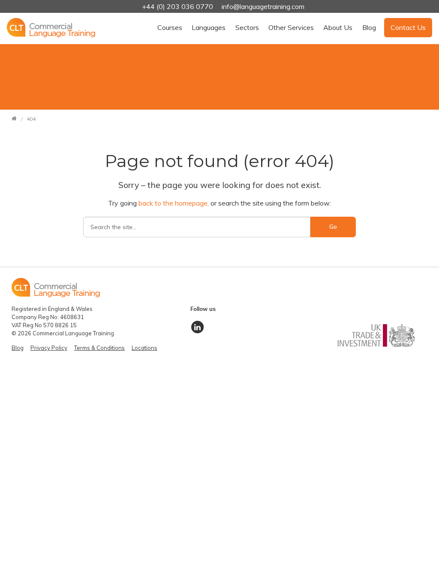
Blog (369, 27)
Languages (209, 27)
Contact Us (408, 27)
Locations (144, 347)
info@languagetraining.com (263, 6)
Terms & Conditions (99, 347)
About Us (337, 27)
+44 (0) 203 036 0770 (178, 6)
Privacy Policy (48, 347)
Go (333, 226)
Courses (169, 27)
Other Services (291, 27)
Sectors (247, 27)
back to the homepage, (174, 203)
